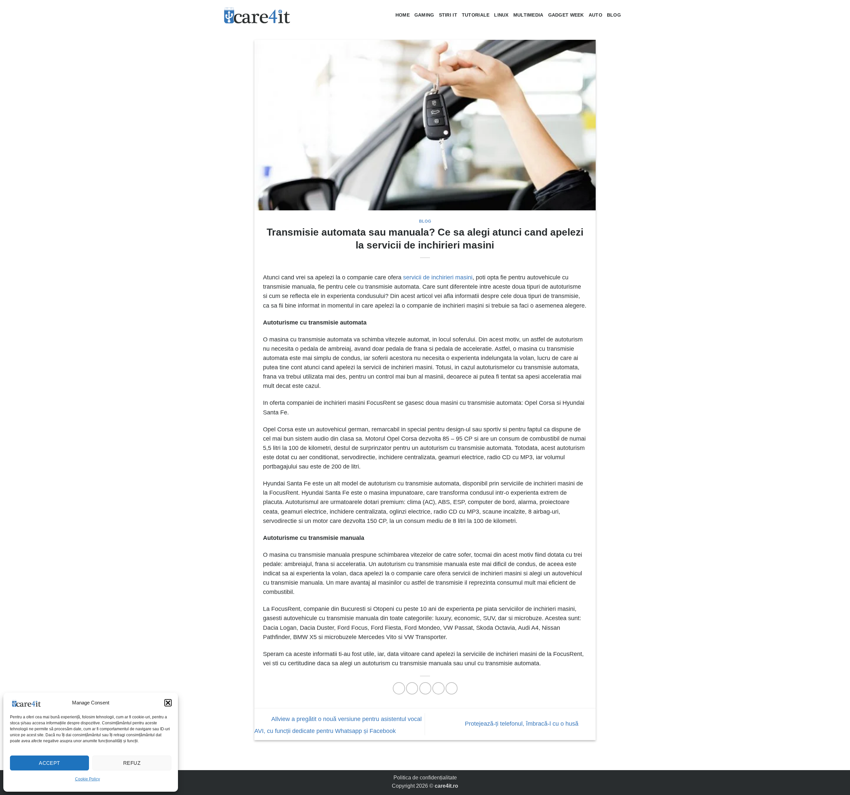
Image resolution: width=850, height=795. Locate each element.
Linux (501, 15)
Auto (595, 15)
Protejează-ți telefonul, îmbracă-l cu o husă (522, 723)
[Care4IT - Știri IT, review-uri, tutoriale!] (257, 15)
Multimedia (528, 15)
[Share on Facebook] (399, 688)
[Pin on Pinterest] (438, 688)
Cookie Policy (87, 779)
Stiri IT (448, 15)
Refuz (131, 763)
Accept (49, 763)
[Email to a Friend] (425, 688)
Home (402, 15)
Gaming (424, 15)
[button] (168, 702)
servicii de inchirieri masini (437, 277)
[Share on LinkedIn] (452, 688)
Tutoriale (476, 15)
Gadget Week (566, 15)
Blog (614, 15)
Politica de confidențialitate (425, 777)
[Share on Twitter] (412, 688)
